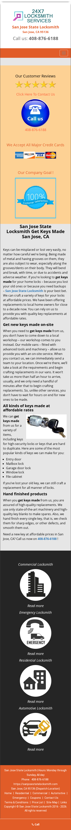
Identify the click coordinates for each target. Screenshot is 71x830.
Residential (22, 793)
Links (64, 802)
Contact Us (51, 797)
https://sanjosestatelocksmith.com (36, 784)
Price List (37, 802)
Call (36, 824)
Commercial (40, 793)
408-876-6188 (43, 38)
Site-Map (52, 802)
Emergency (20, 797)
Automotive (58, 793)
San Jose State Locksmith (24, 291)
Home (8, 793)
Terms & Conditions (16, 802)
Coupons (35, 797)
